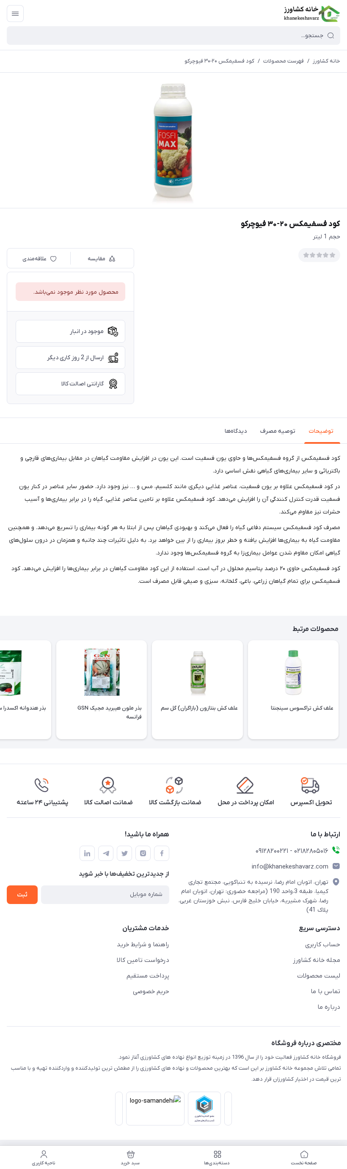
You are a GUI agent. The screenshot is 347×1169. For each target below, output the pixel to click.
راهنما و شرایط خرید (143, 944)
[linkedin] (87, 853)
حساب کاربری (322, 944)
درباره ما (328, 1007)
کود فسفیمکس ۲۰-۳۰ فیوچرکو (219, 61)
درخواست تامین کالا (143, 960)
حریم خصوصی (151, 991)
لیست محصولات (318, 976)
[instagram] (143, 853)
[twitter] (124, 853)
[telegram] (105, 853)
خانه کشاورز (326, 61)
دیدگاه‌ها (236, 431)
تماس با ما (325, 991)
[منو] (15, 13)
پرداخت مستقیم (148, 976)
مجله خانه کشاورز (316, 960)
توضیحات (321, 431)
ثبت (22, 895)
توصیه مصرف (277, 431)
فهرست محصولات (283, 61)
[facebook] (161, 853)
